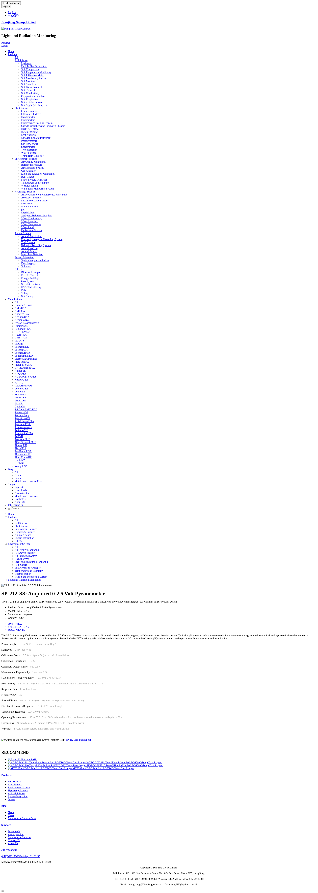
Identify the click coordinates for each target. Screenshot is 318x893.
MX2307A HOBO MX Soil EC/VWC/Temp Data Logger (103, 768)
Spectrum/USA (23, 424)
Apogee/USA (22, 314)
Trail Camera (28, 242)
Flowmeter (26, 203)
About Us (20, 502)
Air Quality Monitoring (33, 161)
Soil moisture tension (32, 102)
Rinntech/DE (21, 412)
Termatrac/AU (22, 439)
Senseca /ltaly (22, 415)
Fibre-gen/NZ (22, 361)
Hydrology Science (25, 191)
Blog (10, 469)
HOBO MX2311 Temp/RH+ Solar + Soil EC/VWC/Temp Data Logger (124, 762)
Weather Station (29, 185)
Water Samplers (29, 221)
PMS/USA (20, 400)
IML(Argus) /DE (23, 385)
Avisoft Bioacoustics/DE (27, 322)
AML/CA (20, 311)
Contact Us (20, 499)
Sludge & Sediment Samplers (36, 215)
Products (12, 54)
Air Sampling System (32, 167)
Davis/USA (21, 334)
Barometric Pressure (31, 164)
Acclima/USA (22, 317)
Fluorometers (28, 120)
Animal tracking (29, 248)
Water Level (27, 227)
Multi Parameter (29, 206)
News (18, 475)
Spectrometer (28, 146)
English (6, 6)
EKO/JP (19, 343)
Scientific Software (31, 284)
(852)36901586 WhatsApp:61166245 (20, 856)
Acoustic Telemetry (31, 197)
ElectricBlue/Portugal (26, 358)
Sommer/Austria (23, 427)
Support (12, 484)
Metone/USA (22, 394)
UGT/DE (20, 463)
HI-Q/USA (20, 373)
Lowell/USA (21, 388)
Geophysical (27, 281)
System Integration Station (35, 260)
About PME (30, 759)
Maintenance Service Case (28, 481)
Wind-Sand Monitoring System (37, 188)
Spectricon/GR (22, 418)
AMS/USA (20, 308)
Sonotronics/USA (24, 433)
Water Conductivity (31, 218)
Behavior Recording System (36, 245)
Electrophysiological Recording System (41, 239)
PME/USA (20, 397)
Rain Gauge (27, 176)
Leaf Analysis (28, 134)
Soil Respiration (29, 99)
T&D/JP (19, 436)
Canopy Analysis (30, 111)
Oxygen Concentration (33, 96)
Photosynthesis (29, 140)
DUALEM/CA (23, 331)
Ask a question (22, 493)
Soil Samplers (28, 84)
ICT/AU (19, 382)
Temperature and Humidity (35, 182)
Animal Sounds (29, 251)
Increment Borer (29, 131)
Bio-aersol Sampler (31, 272)
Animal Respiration (31, 236)
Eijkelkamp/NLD (24, 355)
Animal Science (23, 233)
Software (26, 266)
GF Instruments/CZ (25, 367)
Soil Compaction (30, 69)
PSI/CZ (19, 403)
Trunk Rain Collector (32, 155)
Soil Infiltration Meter (32, 75)
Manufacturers (15, 299)
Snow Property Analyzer (34, 179)
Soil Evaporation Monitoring (36, 72)
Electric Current (29, 275)
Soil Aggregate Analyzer (34, 105)
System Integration (24, 257)
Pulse (24, 290)
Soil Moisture (28, 81)
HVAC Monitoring (31, 287)
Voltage (25, 293)
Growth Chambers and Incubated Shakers (43, 126)
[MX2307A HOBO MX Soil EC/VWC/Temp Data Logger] (40, 768)
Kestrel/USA (21, 379)
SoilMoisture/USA (24, 421)
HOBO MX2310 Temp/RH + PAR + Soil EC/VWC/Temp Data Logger (125, 765)
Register (5, 42)
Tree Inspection (29, 149)
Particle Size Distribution (34, 66)
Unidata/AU (21, 460)
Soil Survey (27, 296)
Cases (18, 478)
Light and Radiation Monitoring (37, 173)
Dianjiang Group (23, 305)
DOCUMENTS (16, 629)
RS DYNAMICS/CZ (26, 409)
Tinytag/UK (21, 445)
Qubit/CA (20, 406)
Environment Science (26, 158)
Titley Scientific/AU (25, 442)
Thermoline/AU (23, 454)
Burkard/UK (21, 325)
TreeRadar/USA (23, 451)
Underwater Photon (31, 230)
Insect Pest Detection (32, 254)
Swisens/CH (21, 430)
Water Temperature (31, 224)
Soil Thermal (28, 90)
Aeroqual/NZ (22, 320)
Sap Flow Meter (29, 143)
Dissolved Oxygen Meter (34, 200)
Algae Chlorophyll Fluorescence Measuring (44, 194)
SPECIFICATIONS (18, 626)
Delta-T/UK (21, 337)
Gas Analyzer (28, 170)
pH (23, 209)
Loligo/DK (20, 391)
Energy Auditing (30, 278)
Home (11, 51)
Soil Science (21, 60)
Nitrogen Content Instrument (36, 137)
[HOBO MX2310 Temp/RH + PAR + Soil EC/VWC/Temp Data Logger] (47, 765)
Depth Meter (27, 212)
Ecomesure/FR (22, 352)
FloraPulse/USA (23, 364)
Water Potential (29, 152)
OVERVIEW (15, 623)
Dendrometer (28, 117)
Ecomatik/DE (22, 346)
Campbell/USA (23, 328)
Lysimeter (26, 63)
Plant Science (22, 108)
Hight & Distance (30, 129)
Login (4, 45)
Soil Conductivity (30, 93)
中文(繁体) (14, 15)
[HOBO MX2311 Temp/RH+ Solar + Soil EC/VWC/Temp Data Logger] (47, 762)
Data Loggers (28, 263)
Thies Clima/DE (23, 457)
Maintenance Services (26, 496)
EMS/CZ (19, 340)
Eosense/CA (21, 349)
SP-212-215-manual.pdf (78, 739)
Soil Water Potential (31, 87)
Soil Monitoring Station (33, 78)
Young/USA (21, 466)
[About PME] (16, 759)
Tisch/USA (20, 448)
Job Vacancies (15, 505)
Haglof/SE (20, 370)
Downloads (21, 490)
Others (18, 269)
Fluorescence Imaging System (37, 123)
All (16, 57)
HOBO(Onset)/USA (25, 376)
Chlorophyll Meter (31, 114)
